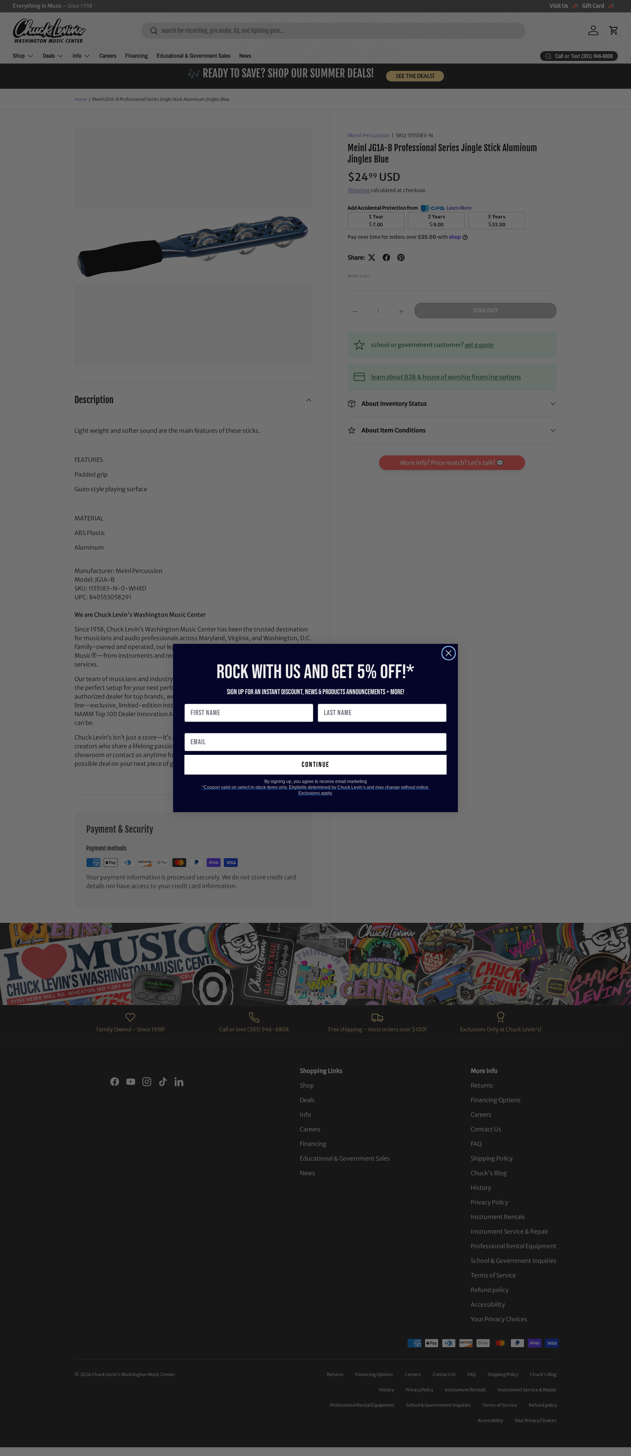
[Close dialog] (448, 653)
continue (315, 764)
